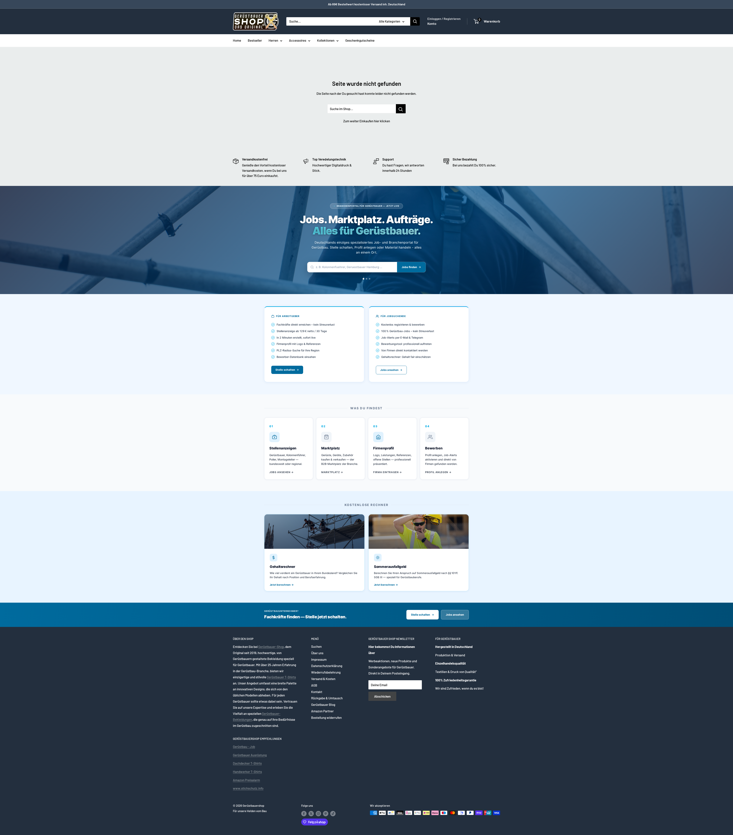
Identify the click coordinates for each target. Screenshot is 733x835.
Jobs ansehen (389, 369)
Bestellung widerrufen (326, 717)
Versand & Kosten (323, 679)
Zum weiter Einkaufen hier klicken (366, 121)
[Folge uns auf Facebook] (304, 813)
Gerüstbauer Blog (323, 704)
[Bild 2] (368, 279)
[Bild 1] (363, 279)
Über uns (317, 653)
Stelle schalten (285, 369)
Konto (431, 23)
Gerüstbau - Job (244, 746)
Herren (273, 40)
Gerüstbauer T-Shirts (281, 677)
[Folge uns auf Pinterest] (325, 813)
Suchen (316, 646)
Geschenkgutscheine (360, 40)
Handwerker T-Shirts (247, 771)
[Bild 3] (371, 279)
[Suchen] (415, 21)
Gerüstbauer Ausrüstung (250, 755)
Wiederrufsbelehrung (326, 672)
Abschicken (382, 696)
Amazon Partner (322, 711)
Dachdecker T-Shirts (247, 763)
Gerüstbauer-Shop (271, 647)
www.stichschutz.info (248, 788)
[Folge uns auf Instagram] (318, 813)
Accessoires (297, 40)
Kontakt (316, 692)
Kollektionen (325, 40)
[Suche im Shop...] (401, 108)
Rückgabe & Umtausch (327, 698)
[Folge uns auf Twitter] (311, 813)
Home (237, 40)
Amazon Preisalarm (246, 780)
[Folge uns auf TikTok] (333, 813)
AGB (314, 685)
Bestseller (255, 40)
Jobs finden (409, 267)
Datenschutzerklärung (326, 666)
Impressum (319, 659)
